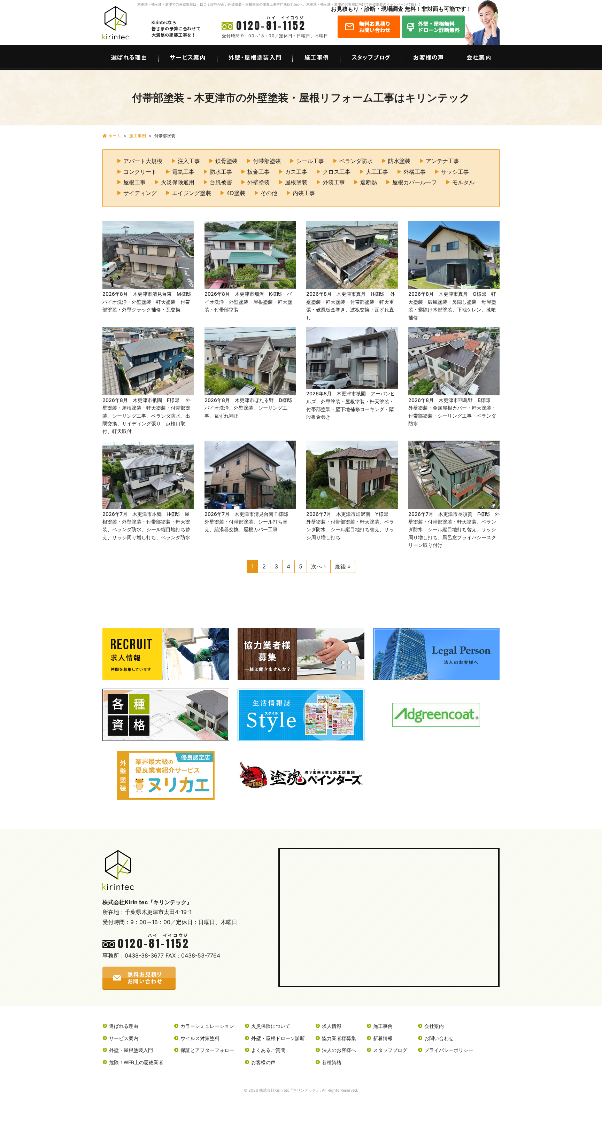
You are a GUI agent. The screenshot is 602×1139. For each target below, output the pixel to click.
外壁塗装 (258, 182)
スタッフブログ (390, 1050)
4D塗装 (235, 192)
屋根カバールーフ (414, 182)
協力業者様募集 (339, 1038)
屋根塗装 (296, 182)
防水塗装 (399, 160)
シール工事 (310, 160)
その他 (269, 192)
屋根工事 (134, 182)
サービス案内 (123, 1038)
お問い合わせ (439, 1038)
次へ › (318, 566)
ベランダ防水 (356, 160)
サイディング (140, 192)
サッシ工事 (455, 171)
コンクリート (140, 171)
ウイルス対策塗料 (199, 1038)
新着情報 (383, 1038)
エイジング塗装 (191, 192)
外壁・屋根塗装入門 (131, 1050)
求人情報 (331, 1026)
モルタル (463, 182)
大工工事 (377, 171)
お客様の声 (263, 1062)
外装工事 (334, 182)
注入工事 (189, 160)
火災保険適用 (177, 182)
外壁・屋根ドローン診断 (278, 1038)
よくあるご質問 (268, 1050)
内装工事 (304, 192)
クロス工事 (336, 171)
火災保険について (270, 1026)
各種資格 (331, 1062)
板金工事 (258, 171)
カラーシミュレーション (207, 1026)
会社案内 (434, 1026)
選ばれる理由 (123, 1026)
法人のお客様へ (339, 1050)
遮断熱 (368, 182)
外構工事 (414, 171)
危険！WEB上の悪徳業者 (136, 1062)
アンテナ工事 (442, 160)
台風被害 (221, 182)
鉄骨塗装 (226, 160)
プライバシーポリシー (448, 1050)
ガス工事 (296, 171)
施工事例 (383, 1026)
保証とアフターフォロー (207, 1050)
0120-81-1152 (271, 25)
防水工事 (221, 171)
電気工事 (183, 171)
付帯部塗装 (267, 160)
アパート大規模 (142, 160)
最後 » (343, 566)
